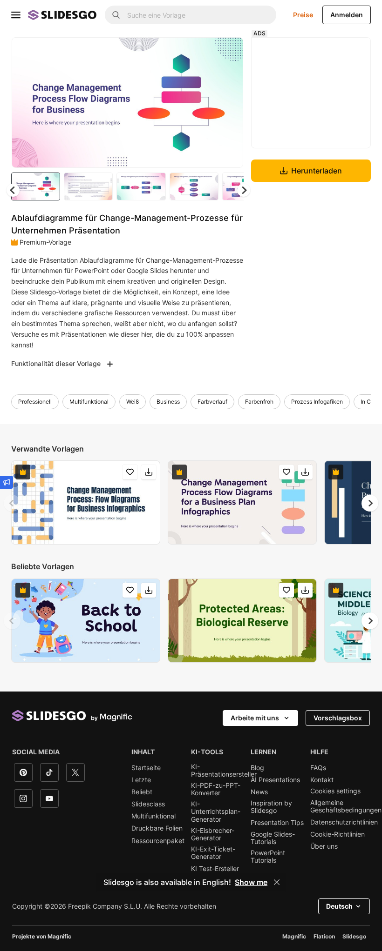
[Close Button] (276, 882)
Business (168, 401)
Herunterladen (316, 170)
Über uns (324, 846)
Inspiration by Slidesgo (271, 806)
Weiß (132, 401)
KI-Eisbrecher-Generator (212, 834)
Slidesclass (148, 804)
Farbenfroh (259, 401)
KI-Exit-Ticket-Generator (213, 852)
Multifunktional (89, 401)
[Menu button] (15, 15)
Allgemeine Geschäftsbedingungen (346, 806)
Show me (251, 882)
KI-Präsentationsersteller (224, 770)
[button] (243, 190)
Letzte (141, 780)
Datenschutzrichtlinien (344, 822)
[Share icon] (227, 52)
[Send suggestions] (6, 482)
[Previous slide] (12, 503)
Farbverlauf (212, 401)
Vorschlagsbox (338, 718)
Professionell (35, 401)
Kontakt (322, 780)
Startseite (146, 767)
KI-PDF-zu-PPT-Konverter (215, 789)
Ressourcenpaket (157, 841)
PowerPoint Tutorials (268, 856)
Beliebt (141, 792)
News (259, 792)
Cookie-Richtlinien (337, 834)
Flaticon (324, 936)
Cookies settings (335, 791)
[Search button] (116, 15)
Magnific (294, 936)
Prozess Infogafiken (317, 401)
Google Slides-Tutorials (273, 838)
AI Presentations (275, 780)
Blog (257, 767)
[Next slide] (229, 102)
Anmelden (346, 15)
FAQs (318, 767)
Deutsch (339, 906)
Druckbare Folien (157, 828)
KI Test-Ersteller (215, 868)
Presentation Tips (277, 822)
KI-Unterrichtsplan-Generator (215, 811)
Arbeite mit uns (255, 718)
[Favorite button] (203, 52)
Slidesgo (354, 936)
